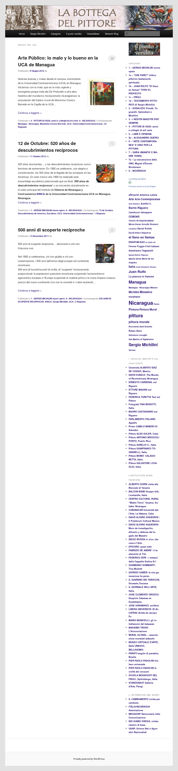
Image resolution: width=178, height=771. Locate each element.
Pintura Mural (148, 309)
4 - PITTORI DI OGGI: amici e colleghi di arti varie (54, 120)
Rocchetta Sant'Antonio (140, 326)
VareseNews (93, 33)
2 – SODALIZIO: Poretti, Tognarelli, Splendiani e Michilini (143, 112)
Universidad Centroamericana (88, 123)
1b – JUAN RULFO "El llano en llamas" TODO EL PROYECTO (143, 89)
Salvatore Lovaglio (138, 335)
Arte (131, 199)
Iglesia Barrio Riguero (138, 255)
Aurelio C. (146, 203)
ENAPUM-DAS (137, 242)
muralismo (134, 296)
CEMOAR (134, 216)
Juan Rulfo (137, 271)
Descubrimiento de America (32, 213)
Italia (132, 267)
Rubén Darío (135, 330)
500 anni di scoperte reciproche (51, 229)
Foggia (140, 246)
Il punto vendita (74, 33)
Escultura (51, 213)
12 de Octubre (106, 210)
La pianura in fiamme (141, 276)
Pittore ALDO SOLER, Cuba (143, 433)
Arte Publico (134, 203)
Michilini (134, 292)
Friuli (147, 246)
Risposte (80, 301)
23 (112, 58)
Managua (137, 282)
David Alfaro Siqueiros (140, 232)
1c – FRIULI (135, 97)
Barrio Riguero (138, 208)
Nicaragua (141, 302)
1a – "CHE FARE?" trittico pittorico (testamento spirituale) (142, 78)
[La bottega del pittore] (130, 182)
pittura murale (139, 322)
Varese (132, 350)
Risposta (100, 213)
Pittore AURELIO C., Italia (142, 444)
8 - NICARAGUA (87, 120)
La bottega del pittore (137, 179)
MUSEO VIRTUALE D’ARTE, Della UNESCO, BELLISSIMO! (144, 645)
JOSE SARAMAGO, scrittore (144, 605)
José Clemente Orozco (146, 267)
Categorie (55, 33)
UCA (69, 123)
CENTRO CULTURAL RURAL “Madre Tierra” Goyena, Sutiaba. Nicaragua (144, 502)
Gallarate (155, 246)
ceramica (133, 228)
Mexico (154, 287)
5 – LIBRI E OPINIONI (140, 134)
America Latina (148, 194)
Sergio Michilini (38, 33)
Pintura (134, 309)
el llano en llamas (142, 237)
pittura (136, 315)
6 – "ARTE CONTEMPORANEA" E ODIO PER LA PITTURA (143, 145)
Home (22, 33)
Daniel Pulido (144, 228)
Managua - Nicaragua (28, 123)
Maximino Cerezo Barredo (53, 123)
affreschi (134, 194)
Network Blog (111, 33)
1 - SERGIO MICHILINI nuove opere (48, 210)
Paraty (156, 304)
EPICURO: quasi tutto (140, 546)
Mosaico (146, 292)
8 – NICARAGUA (137, 170)
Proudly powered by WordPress (89, 758)
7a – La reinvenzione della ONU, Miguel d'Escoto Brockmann (143, 163)
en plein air (150, 242)
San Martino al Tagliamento (141, 339)
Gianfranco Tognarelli (141, 250)
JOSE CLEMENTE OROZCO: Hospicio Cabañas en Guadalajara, (144, 598)
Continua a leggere (30, 113)
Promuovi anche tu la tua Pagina (142, 186)
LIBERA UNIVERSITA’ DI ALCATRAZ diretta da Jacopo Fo (144, 612)
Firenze (132, 246)
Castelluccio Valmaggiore (140, 212)
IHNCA (40, 194)
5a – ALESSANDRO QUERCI (144, 137)
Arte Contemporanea (147, 199)
